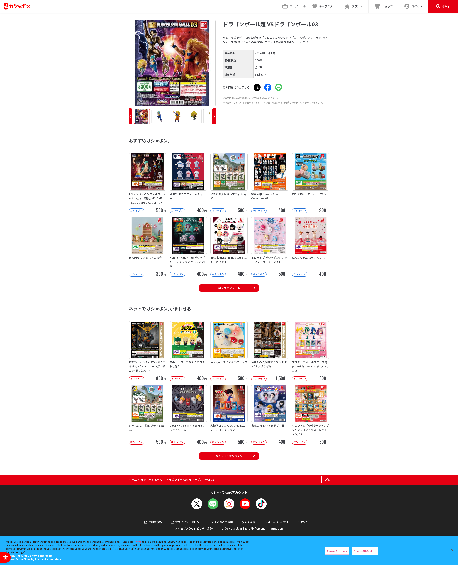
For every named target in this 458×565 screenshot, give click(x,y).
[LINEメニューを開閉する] (213, 503)
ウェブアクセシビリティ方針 (195, 528)
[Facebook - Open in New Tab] (267, 87)
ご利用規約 (155, 522)
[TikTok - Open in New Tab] (261, 503)
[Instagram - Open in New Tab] (229, 503)
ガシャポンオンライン (229, 456)
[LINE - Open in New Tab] (278, 87)
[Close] (452, 550)
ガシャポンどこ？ (278, 522)
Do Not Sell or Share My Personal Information (254, 528)
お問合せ (250, 522)
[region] (229, 550)
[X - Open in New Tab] (257, 87)
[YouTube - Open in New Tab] (245, 503)
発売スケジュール (229, 288)
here (139, 541)
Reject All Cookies (365, 551)
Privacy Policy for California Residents (29, 555)
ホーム (133, 479)
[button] (130, 116)
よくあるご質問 (223, 522)
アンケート (307, 522)
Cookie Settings (337, 551)
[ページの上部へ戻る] (327, 479)
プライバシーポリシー (188, 522)
